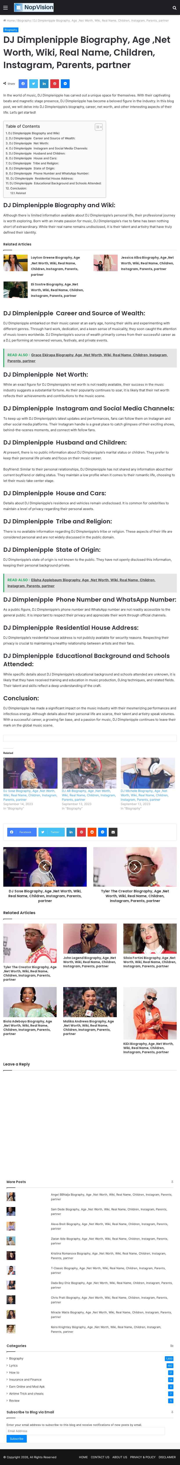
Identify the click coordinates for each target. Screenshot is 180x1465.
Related (21, 193)
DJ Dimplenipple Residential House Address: (42, 178)
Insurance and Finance (25, 1379)
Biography (24, 20)
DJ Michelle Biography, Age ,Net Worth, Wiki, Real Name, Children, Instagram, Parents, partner (145, 795)
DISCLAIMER (167, 1457)
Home (10, 20)
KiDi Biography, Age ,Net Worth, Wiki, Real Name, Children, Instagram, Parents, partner (148, 1048)
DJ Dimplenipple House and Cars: (33, 158)
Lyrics (13, 1365)
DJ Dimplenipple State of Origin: (32, 168)
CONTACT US (100, 1457)
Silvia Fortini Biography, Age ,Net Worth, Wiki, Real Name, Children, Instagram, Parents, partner (149, 962)
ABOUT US (119, 1457)
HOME (83, 1457)
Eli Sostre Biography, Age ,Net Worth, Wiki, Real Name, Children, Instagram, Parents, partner (57, 290)
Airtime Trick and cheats (26, 1393)
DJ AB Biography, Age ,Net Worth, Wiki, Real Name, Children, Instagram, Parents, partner (89, 795)
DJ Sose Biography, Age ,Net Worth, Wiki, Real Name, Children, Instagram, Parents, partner (30, 795)
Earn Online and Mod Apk (27, 1386)
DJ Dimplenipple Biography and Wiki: (34, 133)
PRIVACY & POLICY (143, 1457)
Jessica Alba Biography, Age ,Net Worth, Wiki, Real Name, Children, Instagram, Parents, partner (147, 263)
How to (14, 1372)
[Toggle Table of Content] (96, 127)
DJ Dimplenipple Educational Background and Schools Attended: (55, 183)
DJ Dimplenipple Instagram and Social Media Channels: (48, 148)
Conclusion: (18, 188)
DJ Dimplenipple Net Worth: (29, 143)
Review (14, 1400)
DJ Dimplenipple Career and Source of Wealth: (42, 138)
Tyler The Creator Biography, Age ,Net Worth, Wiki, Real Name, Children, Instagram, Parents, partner (30, 973)
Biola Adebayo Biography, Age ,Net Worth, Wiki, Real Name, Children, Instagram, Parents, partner (27, 1027)
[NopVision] (34, 7)
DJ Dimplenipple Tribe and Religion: (34, 163)
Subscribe (16, 1438)
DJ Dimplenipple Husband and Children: (37, 153)
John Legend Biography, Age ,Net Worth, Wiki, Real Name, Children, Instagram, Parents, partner (89, 962)
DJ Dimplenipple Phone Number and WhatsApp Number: (49, 173)
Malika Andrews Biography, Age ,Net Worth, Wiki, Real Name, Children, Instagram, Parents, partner (88, 1027)
